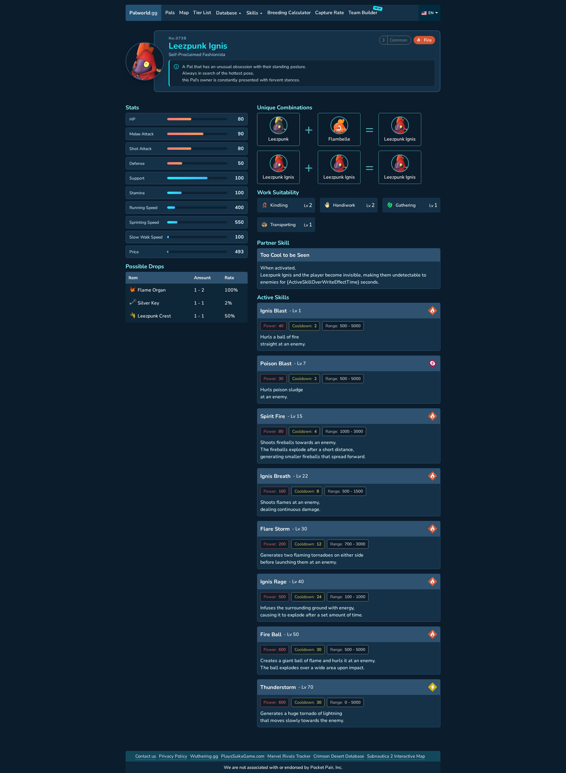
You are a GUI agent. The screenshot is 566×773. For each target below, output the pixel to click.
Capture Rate (329, 13)
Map (184, 13)
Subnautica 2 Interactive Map (396, 756)
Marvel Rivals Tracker (288, 756)
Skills (252, 13)
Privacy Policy (173, 756)
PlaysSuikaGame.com (242, 756)
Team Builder (363, 11)
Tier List (202, 13)
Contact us (145, 756)
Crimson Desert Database (338, 756)
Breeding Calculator (289, 13)
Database (226, 13)
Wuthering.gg (204, 756)
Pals (170, 13)
